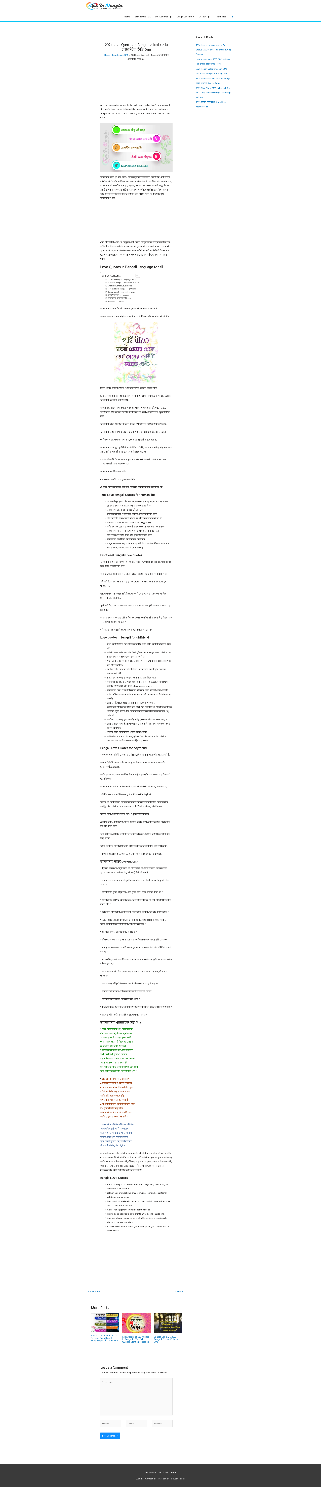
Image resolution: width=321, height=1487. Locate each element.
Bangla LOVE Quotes (116, 301)
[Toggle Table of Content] (136, 276)
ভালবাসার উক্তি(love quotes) (118, 295)
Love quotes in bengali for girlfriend (122, 288)
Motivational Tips (163, 17)
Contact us (150, 1479)
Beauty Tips (204, 17)
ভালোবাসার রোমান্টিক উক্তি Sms (119, 298)
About (139, 1479)
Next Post (181, 1291)
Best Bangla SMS (143, 17)
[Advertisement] (136, 84)
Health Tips (220, 17)
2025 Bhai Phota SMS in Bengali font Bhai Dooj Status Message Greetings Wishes (213, 92)
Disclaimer (163, 1479)
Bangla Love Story (185, 17)
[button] (232, 16)
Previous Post (93, 1291)
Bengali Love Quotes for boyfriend (121, 292)
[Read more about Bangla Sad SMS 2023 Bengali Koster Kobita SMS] (168, 1323)
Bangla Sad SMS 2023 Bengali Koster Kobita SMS (166, 1339)
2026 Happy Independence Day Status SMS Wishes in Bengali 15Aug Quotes (213, 49)
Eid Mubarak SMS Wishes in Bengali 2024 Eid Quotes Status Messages (135, 1339)
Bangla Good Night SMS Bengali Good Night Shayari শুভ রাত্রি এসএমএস (104, 1338)
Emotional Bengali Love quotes (120, 285)
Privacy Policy (178, 1479)
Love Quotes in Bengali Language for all (119, 279)
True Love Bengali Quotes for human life (123, 282)
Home (127, 17)
